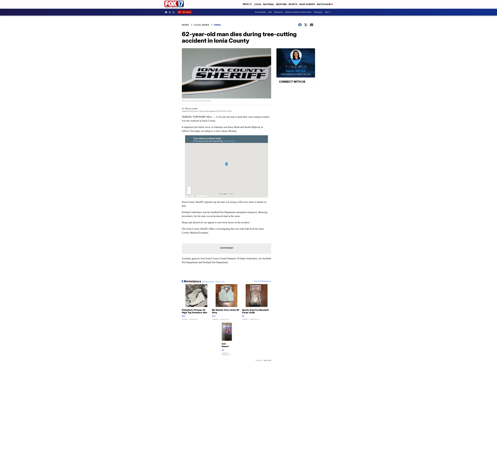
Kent (270, 12)
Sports (292, 4)
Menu (246, 4)
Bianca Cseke (191, 108)
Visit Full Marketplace (262, 281)
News (185, 25)
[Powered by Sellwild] (267, 360)
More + (328, 12)
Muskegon (318, 12)
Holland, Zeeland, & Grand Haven (298, 12)
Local (257, 4)
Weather (281, 4)
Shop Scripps (307, 4)
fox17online (166, 12)
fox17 (174, 12)
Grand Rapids (260, 12)
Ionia (217, 25)
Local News (201, 25)
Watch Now (324, 4)
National (268, 4)
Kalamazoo (278, 12)
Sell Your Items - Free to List (213, 282)
